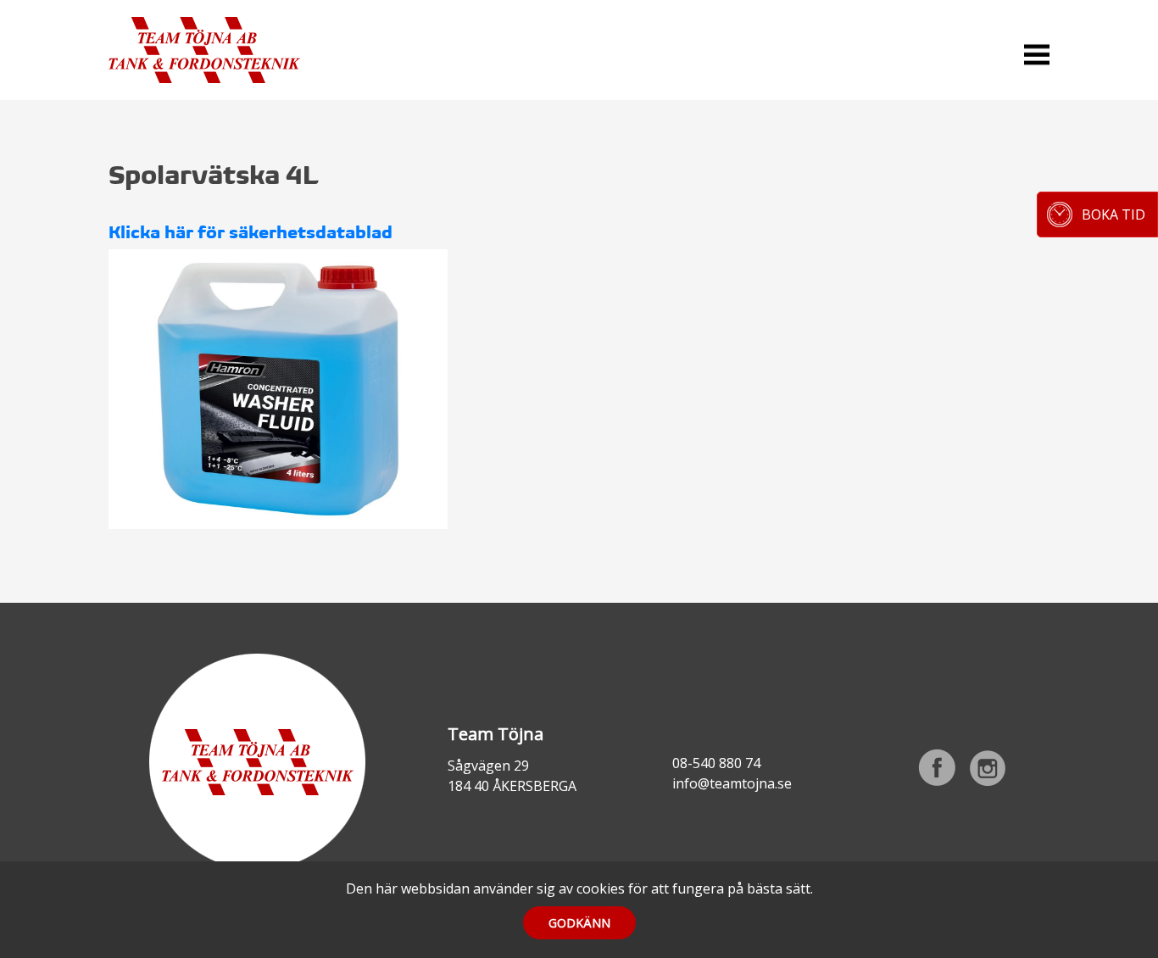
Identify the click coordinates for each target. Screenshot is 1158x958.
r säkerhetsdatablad (304, 232)
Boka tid (1113, 214)
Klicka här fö (163, 232)
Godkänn (579, 923)
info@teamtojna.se (732, 783)
